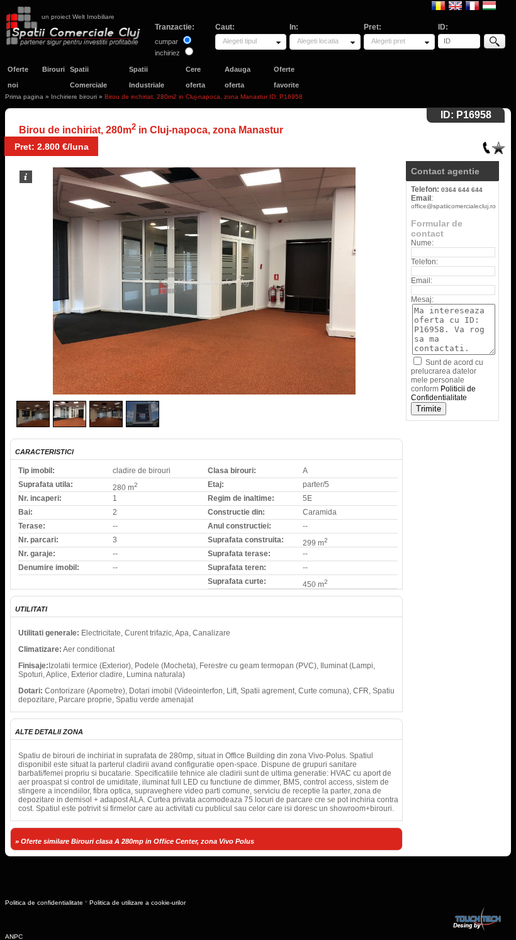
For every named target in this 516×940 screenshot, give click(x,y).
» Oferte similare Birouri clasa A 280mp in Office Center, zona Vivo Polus (134, 841)
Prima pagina (24, 96)
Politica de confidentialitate (44, 902)
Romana (438, 5)
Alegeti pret (388, 41)
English (455, 5)
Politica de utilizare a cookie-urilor (137, 902)
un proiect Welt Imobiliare (78, 16)
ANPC (14, 936)
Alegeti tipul (240, 41)
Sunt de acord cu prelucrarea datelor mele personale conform (447, 380)
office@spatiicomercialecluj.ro (453, 206)
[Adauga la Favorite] (498, 145)
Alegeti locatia (318, 41)
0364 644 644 (462, 189)
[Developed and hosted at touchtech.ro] (476, 909)
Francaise (472, 5)
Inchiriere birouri (74, 96)
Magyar (489, 5)
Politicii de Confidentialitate (443, 393)
